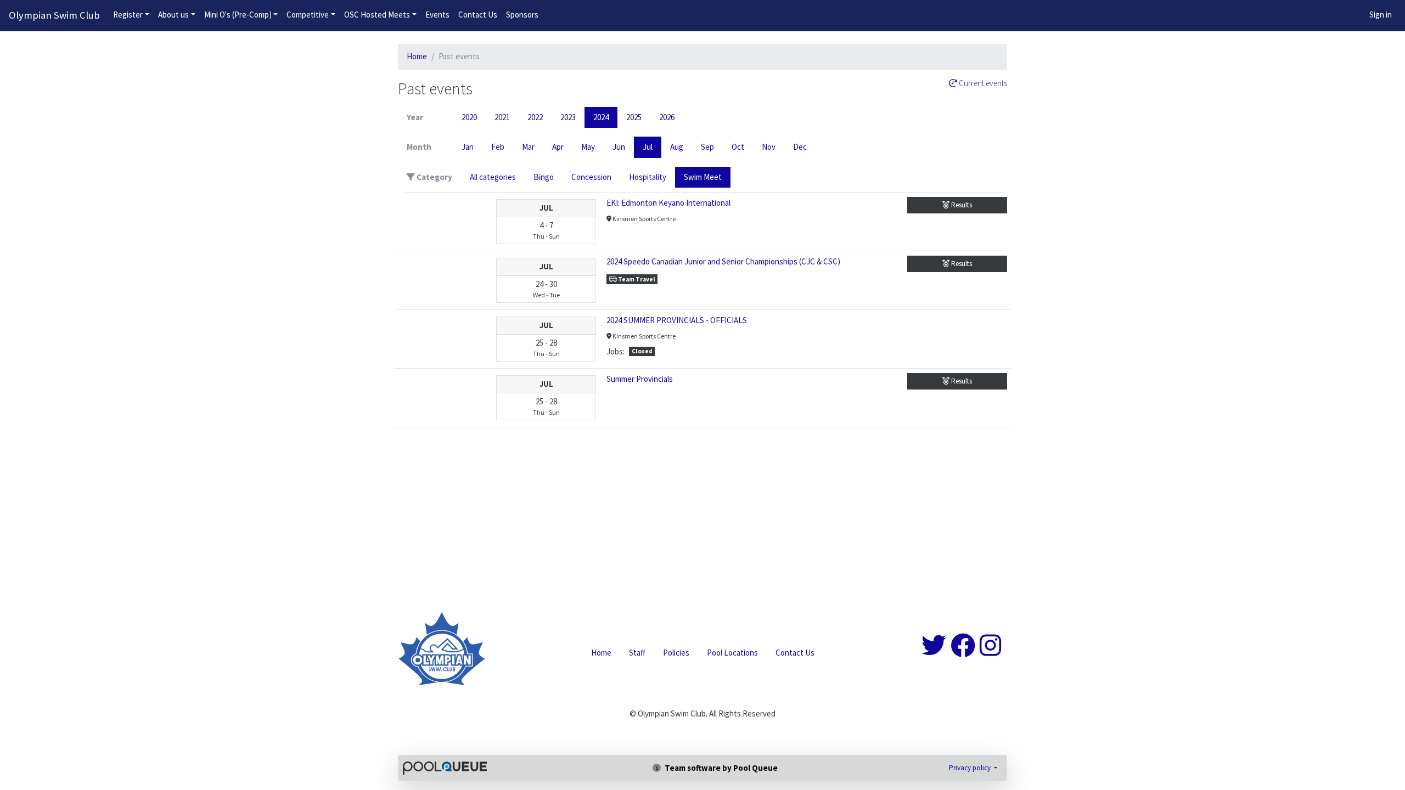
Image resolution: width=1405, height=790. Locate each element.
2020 (469, 117)
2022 (535, 117)
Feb (497, 147)
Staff (637, 652)
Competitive (307, 14)
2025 (634, 117)
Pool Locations (732, 652)
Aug (676, 147)
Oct (738, 147)
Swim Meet (703, 177)
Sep (707, 147)
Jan (468, 147)
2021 (502, 117)
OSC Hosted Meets (377, 14)
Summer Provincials (639, 379)
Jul (648, 147)
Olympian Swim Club (54, 15)
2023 (568, 117)
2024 (601, 117)
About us (173, 14)
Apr (558, 147)
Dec (800, 147)
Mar (528, 147)
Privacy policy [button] (970, 767)
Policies (676, 652)
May (588, 147)
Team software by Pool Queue (720, 768)
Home (417, 56)
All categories (493, 177)
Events (437, 14)
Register (128, 14)
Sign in (1380, 14)
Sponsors (522, 14)
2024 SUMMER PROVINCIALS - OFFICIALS (676, 320)
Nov (768, 147)
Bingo (543, 177)
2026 (667, 117)
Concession (591, 177)
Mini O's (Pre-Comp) (238, 14)
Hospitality (647, 177)
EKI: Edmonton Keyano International (668, 203)
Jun (618, 147)
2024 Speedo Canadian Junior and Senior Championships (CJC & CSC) (723, 261)
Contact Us (477, 14)
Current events (982, 83)
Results (960, 205)
